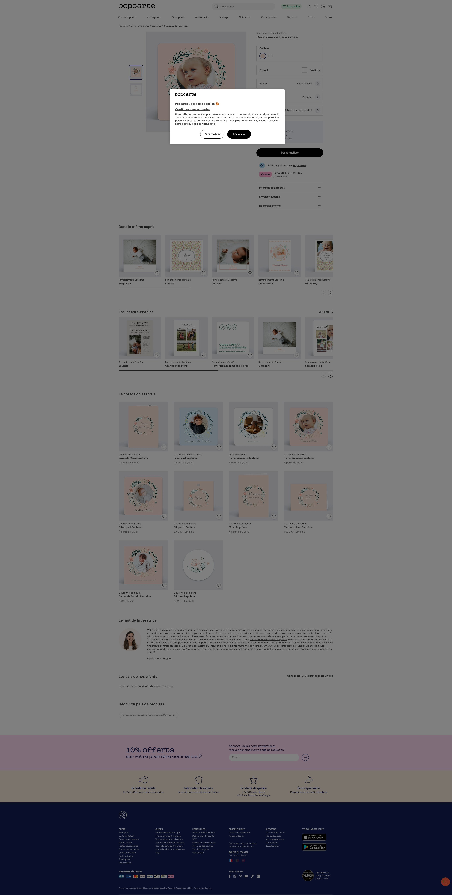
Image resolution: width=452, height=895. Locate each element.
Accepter (239, 134)
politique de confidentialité (198, 123)
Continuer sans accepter (192, 109)
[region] (227, 117)
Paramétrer (212, 134)
